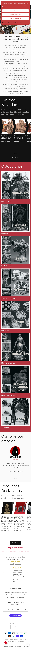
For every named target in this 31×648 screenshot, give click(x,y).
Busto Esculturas (8, 266)
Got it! (15, 11)
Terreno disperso (8, 298)
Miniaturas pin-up (8, 363)
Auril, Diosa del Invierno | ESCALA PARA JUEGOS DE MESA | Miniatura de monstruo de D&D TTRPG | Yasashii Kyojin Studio (20, 520)
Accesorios (6, 428)
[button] (3, 573)
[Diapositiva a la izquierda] (12, 153)
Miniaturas (5, 201)
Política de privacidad (9, 644)
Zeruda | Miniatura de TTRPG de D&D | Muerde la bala (7, 137)
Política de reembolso (18, 641)
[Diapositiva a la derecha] (19, 153)
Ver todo (15, 158)
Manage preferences (15, 18)
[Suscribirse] (26, 609)
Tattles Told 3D (14, 639)
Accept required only (15, 14)
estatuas (5, 234)
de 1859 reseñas (15, 564)
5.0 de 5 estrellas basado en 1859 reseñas (15, 551)
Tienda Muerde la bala (15, 471)
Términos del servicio (23, 644)
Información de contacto (21, 646)
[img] (15, 561)
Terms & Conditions (16, 22)
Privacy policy (6, 22)
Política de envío (8, 646)
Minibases (5, 331)
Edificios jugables (8, 395)
